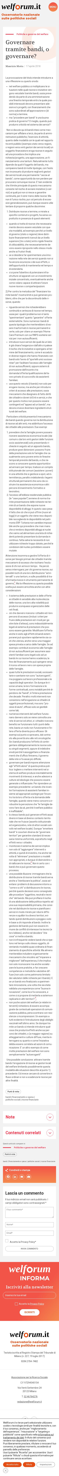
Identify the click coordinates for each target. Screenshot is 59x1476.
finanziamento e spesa (23, 1097)
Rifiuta (29, 1464)
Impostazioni (46, 1464)
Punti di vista (13, 1091)
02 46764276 (31, 1396)
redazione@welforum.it (29, 1401)
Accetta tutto (12, 1464)
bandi (8, 1097)
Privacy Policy (28, 1242)
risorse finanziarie (30, 1100)
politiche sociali (13, 1100)
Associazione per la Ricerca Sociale (29, 1377)
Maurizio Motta (14, 66)
